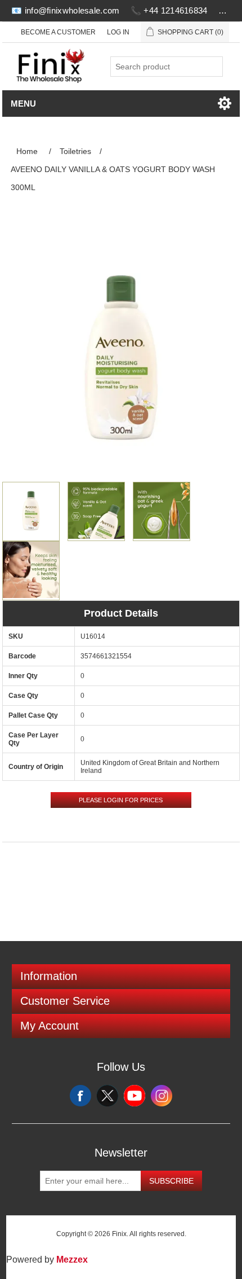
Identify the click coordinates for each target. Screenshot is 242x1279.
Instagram (161, 1095)
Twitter (107, 1095)
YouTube (134, 1095)
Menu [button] (23, 103)
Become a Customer (58, 32)
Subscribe (171, 1180)
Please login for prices (121, 800)
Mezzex (72, 1259)
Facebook (80, 1095)
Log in (118, 32)
